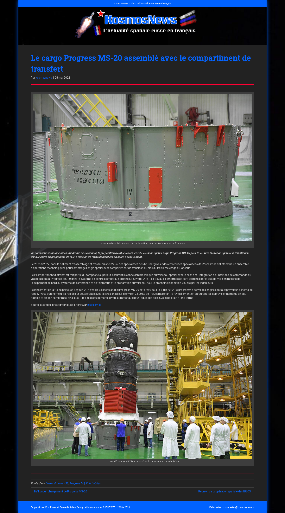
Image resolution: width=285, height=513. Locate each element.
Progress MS (77, 483)
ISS (66, 483)
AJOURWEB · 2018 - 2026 (116, 507)
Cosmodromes (54, 483)
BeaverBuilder (67, 507)
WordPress (50, 507)
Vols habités (93, 483)
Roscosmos (94, 304)
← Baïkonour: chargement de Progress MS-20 (59, 491)
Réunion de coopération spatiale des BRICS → (226, 491)
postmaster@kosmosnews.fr (238, 507)
